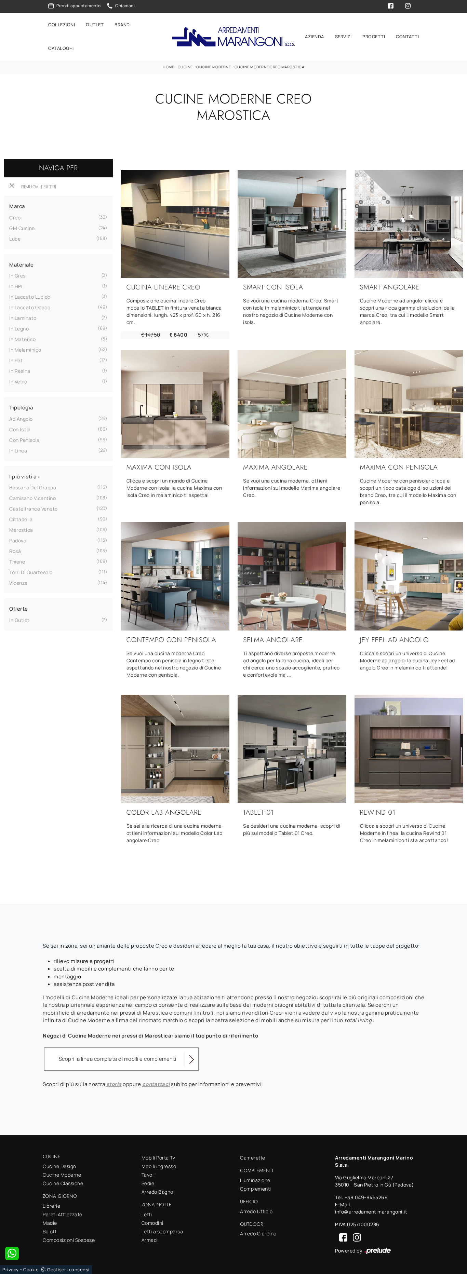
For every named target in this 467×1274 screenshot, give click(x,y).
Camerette (252, 1157)
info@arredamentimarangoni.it (371, 1211)
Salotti (50, 1231)
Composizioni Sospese (69, 1240)
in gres (17, 275)
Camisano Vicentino (32, 498)
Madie (50, 1223)
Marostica (21, 530)
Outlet (95, 25)
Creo (15, 217)
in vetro (18, 381)
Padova (17, 540)
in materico (22, 339)
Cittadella (20, 519)
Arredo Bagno (157, 1192)
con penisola (24, 440)
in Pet (16, 360)
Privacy (10, 1269)
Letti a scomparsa (162, 1231)
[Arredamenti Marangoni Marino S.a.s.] (233, 37)
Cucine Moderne (213, 66)
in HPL (16, 286)
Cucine (185, 66)
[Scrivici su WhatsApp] (12, 1253)
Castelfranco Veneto (33, 508)
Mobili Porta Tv (158, 1157)
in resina (19, 371)
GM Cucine (22, 228)
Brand (122, 25)
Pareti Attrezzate (62, 1214)
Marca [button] (17, 206)
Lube (15, 238)
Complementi (255, 1188)
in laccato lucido (30, 297)
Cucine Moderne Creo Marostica (270, 66)
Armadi (150, 1240)
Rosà (15, 551)
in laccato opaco (29, 307)
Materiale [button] (21, 264)
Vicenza (18, 583)
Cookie (31, 1269)
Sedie (148, 1183)
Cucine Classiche (63, 1183)
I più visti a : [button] (24, 476)
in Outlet (19, 620)
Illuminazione (255, 1180)
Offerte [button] (18, 608)
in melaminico (25, 350)
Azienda (314, 36)
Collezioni (61, 25)
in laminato (23, 318)
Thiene (17, 561)
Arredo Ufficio (256, 1211)
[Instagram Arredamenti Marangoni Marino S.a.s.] (355, 1237)
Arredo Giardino (258, 1233)
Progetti (373, 36)
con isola (20, 429)
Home (168, 66)
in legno (19, 328)
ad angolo (21, 419)
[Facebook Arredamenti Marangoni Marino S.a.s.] (342, 1237)
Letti (147, 1214)
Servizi (343, 36)
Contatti (407, 36)
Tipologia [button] (21, 407)
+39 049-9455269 (366, 1197)
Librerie (51, 1206)
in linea (18, 450)
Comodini (152, 1223)
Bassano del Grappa (32, 487)
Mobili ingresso (159, 1166)
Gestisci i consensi (68, 1269)
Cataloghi (61, 48)
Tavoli (148, 1174)
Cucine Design (59, 1166)
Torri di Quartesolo (31, 572)
